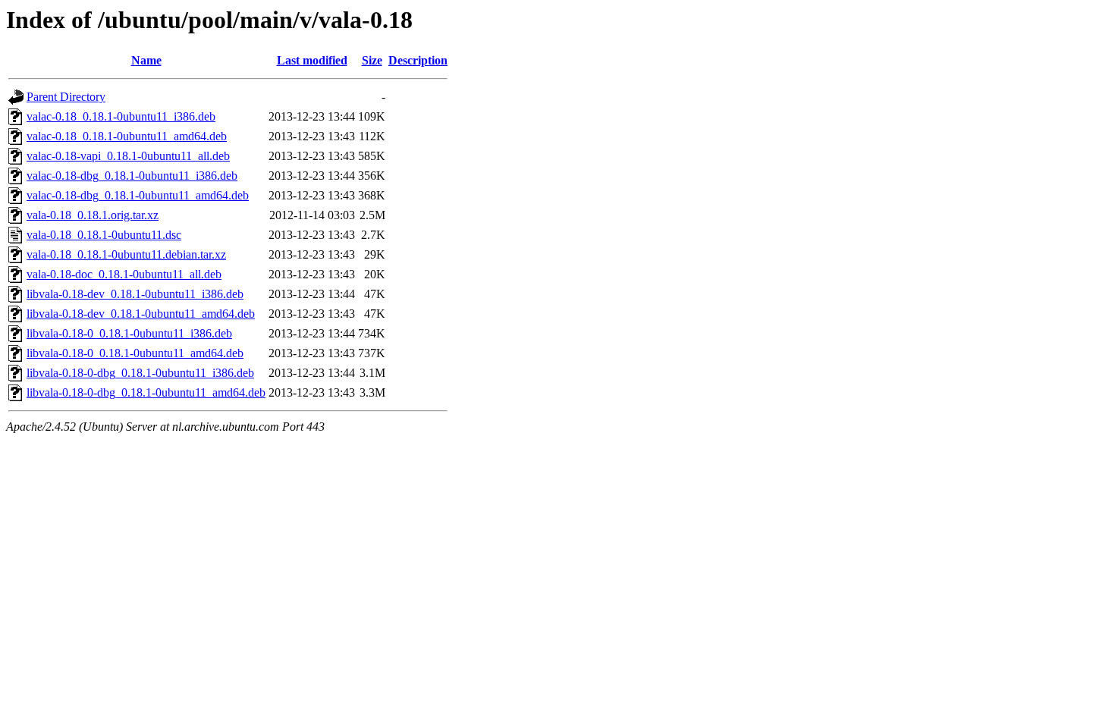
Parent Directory (66, 96)
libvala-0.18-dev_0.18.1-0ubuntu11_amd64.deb (141, 313)
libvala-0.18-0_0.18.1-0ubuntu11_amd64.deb (135, 353)
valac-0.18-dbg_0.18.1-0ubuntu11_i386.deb (132, 175)
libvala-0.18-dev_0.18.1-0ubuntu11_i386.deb (135, 293)
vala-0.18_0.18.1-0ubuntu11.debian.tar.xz (126, 254)
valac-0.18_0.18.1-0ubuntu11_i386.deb (121, 116)
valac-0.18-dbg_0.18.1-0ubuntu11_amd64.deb (138, 195)
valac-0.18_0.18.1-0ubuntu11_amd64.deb (127, 136)
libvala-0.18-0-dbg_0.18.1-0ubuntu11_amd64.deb (146, 392)
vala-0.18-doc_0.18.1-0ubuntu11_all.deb (124, 274)
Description (418, 60)
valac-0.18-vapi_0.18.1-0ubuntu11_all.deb (128, 155)
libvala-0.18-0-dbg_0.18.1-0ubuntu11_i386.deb (140, 372)
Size (372, 60)
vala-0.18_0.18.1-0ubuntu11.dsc (104, 234)
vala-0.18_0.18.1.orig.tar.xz (93, 215)
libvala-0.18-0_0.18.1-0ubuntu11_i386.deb (129, 333)
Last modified (312, 60)
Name (146, 60)
